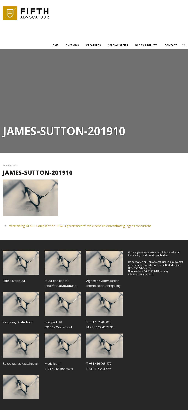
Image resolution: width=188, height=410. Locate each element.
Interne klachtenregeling (103, 286)
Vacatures (93, 45)
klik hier (166, 252)
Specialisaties (118, 45)
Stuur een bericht (57, 281)
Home (54, 45)
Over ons (72, 45)
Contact (171, 45)
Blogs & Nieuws (146, 45)
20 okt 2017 (10, 165)
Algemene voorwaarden (102, 281)
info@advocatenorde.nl (141, 274)
